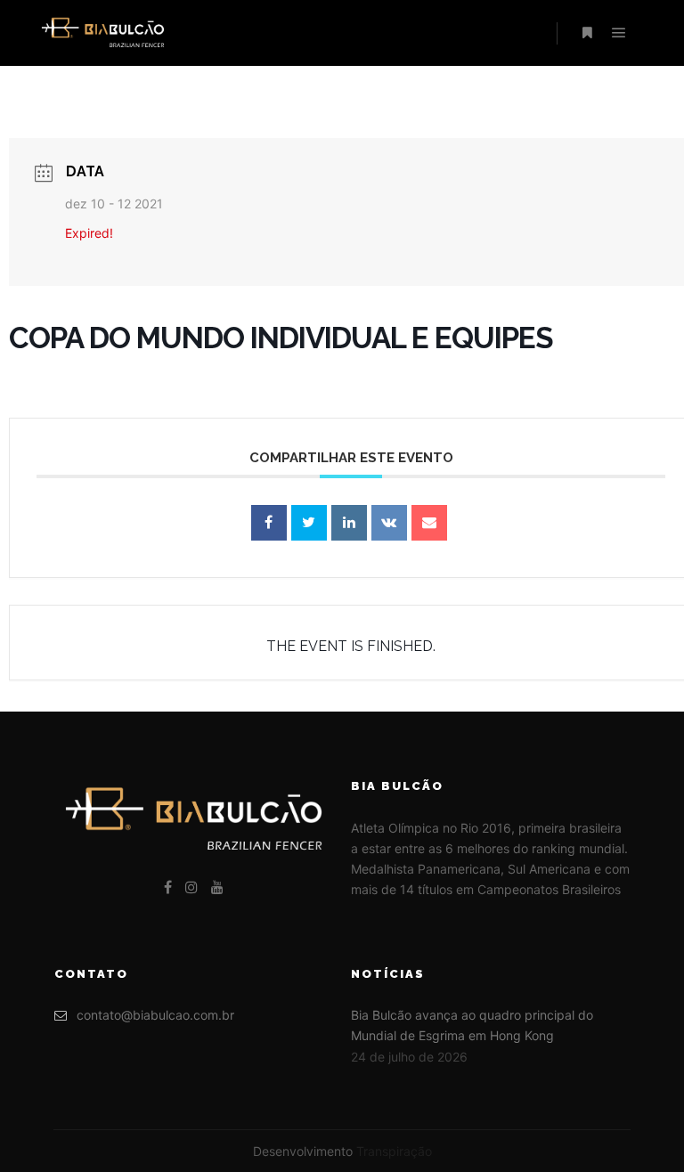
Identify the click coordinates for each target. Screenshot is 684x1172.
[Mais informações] (587, 33)
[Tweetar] (309, 523)
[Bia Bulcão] (102, 33)
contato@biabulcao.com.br (155, 1014)
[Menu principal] (619, 33)
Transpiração (394, 1151)
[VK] (389, 523)
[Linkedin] (349, 523)
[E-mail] (429, 523)
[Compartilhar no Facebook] (269, 523)
